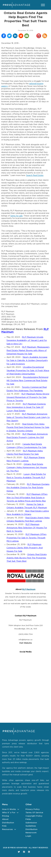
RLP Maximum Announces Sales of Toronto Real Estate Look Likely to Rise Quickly (28, 417)
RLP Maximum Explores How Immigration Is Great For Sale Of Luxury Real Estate (26, 407)
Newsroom (31, 833)
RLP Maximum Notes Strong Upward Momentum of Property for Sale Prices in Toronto (28, 397)
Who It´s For (8, 812)
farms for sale (16, 216)
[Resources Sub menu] (15, 829)
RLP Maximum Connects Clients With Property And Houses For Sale (25, 548)
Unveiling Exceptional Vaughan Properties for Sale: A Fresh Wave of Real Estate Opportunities (28, 370)
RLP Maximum (28, 589)
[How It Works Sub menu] (18, 809)
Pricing (5, 816)
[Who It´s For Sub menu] (18, 813)
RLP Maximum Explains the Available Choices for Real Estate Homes (28, 487)
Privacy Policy (33, 809)
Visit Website (25, 643)
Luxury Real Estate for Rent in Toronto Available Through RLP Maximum (26, 477)
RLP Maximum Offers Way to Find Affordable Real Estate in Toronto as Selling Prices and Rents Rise (27, 497)
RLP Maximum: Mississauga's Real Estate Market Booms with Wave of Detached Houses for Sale (28, 350)
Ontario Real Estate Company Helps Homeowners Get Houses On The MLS (27, 467)
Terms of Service (34, 812)
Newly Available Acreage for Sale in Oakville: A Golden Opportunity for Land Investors (27, 360)
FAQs (28, 819)
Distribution (8, 823)
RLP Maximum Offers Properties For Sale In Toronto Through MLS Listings (26, 538)
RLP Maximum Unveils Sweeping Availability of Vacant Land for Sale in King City (27, 340)
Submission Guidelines (31, 824)
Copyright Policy (34, 816)
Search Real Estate (34, 175)
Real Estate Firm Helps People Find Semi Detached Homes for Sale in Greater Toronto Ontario (28, 427)
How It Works (9, 809)
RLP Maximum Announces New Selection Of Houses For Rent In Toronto (27, 528)
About (5, 819)
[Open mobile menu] (43, 5)
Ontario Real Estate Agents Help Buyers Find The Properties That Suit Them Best (27, 558)
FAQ (4, 826)
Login (28, 836)
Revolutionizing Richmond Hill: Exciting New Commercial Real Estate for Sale (27, 380)
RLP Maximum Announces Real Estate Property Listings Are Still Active (27, 437)
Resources (7, 829)
